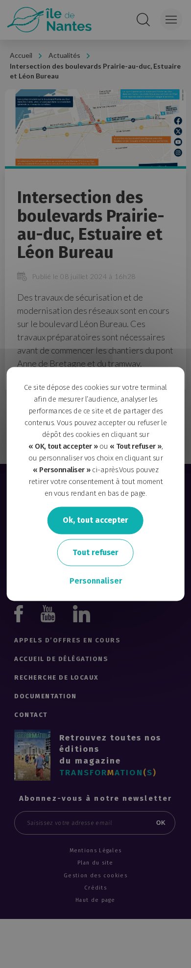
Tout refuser (95, 552)
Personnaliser (96, 581)
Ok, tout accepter (95, 520)
